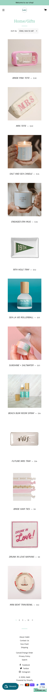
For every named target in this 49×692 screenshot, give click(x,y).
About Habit (24, 637)
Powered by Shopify (24, 680)
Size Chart (24, 644)
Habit (28, 677)
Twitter (25, 668)
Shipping (24, 647)
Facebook (26, 665)
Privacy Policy (24, 656)
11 (28, 620)
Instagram (25, 672)
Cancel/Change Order (24, 652)
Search (24, 659)
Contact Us (24, 640)
